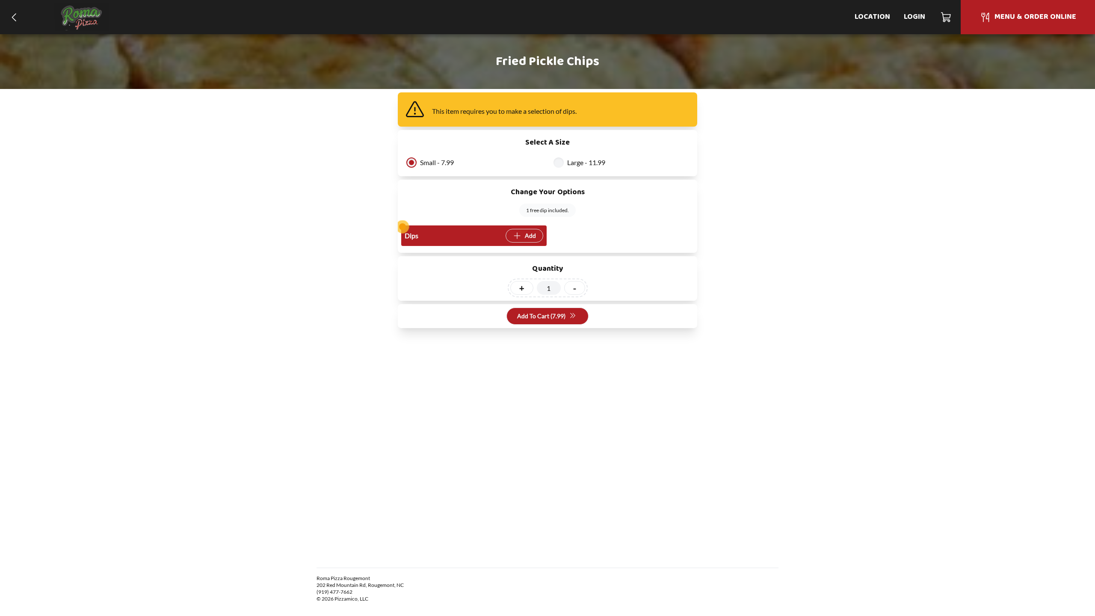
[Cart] (946, 17)
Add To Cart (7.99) (541, 316)
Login (914, 17)
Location (872, 17)
